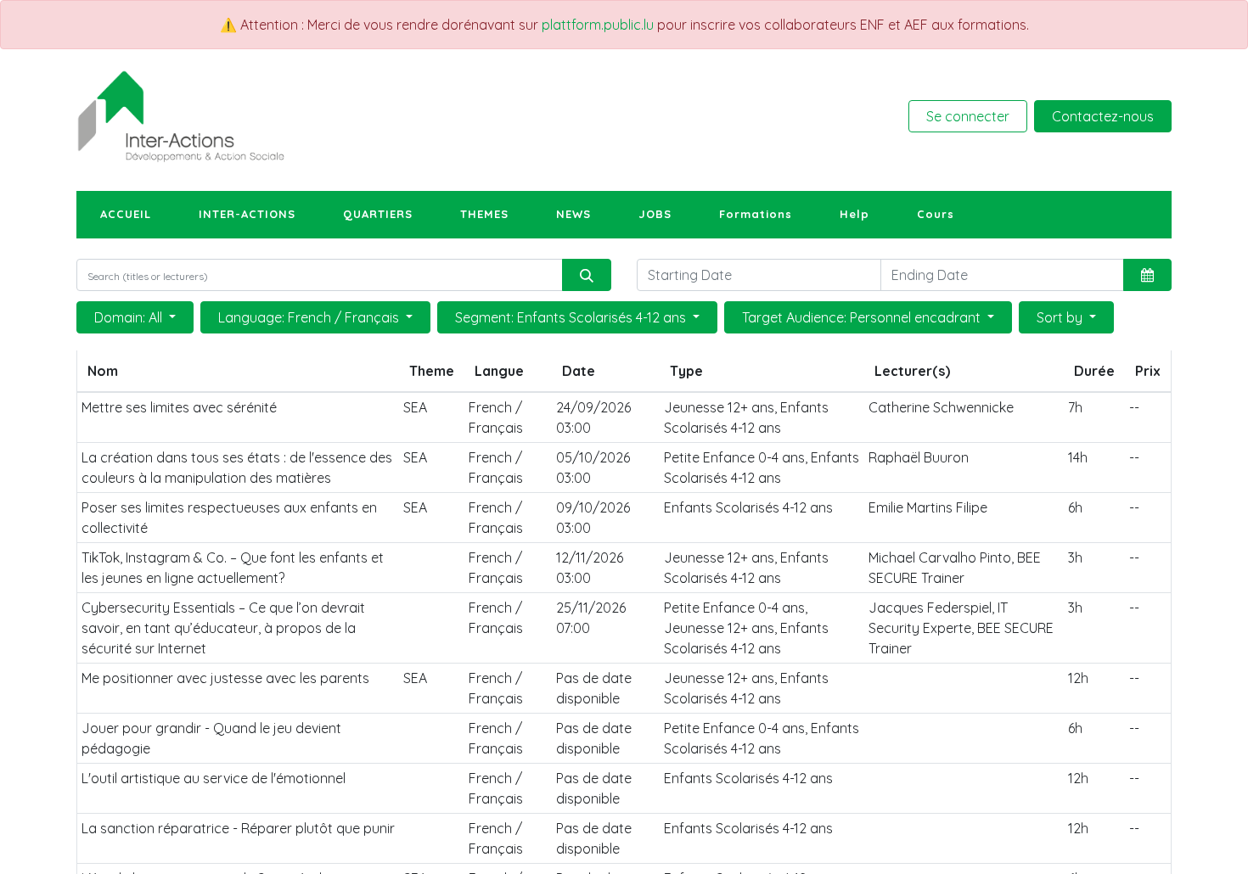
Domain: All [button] (130, 317)
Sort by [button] (1061, 317)
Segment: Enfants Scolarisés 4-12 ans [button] (572, 317)
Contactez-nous (1103, 116)
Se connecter (967, 116)
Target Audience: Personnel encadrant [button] (863, 317)
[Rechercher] (586, 275)
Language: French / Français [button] (310, 317)
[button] (1147, 275)
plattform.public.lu (598, 24)
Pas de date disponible (594, 688)
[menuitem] (125, 214)
